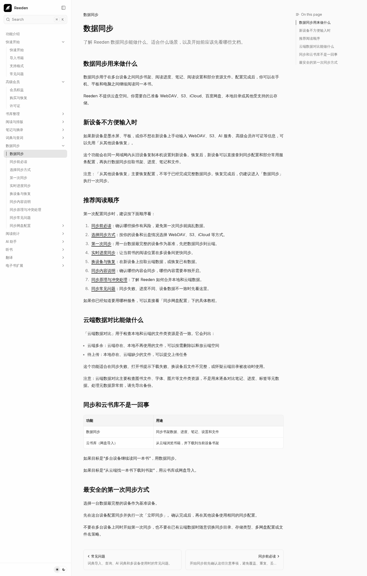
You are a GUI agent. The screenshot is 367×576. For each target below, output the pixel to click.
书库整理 (13, 114)
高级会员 (13, 82)
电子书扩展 (14, 265)
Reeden (21, 7)
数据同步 (13, 146)
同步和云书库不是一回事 (116, 404)
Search (38, 19)
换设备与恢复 (20, 193)
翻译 (9, 257)
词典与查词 (14, 138)
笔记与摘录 (14, 130)
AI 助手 (11, 241)
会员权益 (17, 90)
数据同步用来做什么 (110, 63)
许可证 (15, 106)
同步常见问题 (20, 217)
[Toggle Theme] (60, 569)
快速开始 (13, 42)
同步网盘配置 (20, 225)
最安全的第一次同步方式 (116, 489)
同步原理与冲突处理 (25, 209)
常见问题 (17, 74)
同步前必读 (18, 161)
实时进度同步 (20, 185)
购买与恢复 (18, 98)
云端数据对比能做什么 (113, 319)
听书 (9, 249)
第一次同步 (18, 177)
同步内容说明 (20, 201)
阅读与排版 (14, 122)
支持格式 (17, 66)
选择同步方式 (20, 169)
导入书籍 (17, 58)
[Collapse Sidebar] (63, 7)
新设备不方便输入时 (110, 122)
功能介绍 (13, 34)
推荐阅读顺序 (101, 200)
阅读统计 (13, 233)
